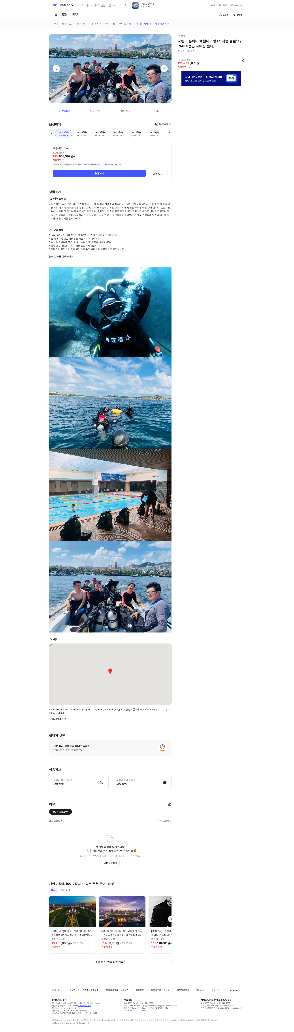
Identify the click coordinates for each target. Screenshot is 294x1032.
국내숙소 (110, 23)
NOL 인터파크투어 (60, 811)
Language (233, 990)
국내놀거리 (125, 23)
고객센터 (215, 990)
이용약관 (71, 990)
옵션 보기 (99, 173)
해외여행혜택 (143, 23)
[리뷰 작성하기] (170, 804)
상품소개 (95, 111)
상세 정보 (158, 173)
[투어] (64, 14)
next (245, 79)
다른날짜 (163, 124)
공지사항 (200, 990)
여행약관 (140, 990)
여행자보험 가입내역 (160, 990)
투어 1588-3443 (131, 1003)
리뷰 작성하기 (110, 863)
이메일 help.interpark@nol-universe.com (159, 1005)
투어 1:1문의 (129, 1010)
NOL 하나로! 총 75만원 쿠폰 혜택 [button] (98, 5)
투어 (53, 890)
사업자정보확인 (84, 1005)
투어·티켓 (96, 23)
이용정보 (125, 111)
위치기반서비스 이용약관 (117, 990)
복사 (170, 709)
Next (171, 919)
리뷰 (156, 111)
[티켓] (75, 14)
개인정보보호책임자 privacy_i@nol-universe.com (221, 1008)
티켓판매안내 (183, 990)
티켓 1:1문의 (141, 1010)
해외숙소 (67, 23)
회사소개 (56, 990)
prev (178, 79)
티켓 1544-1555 (146, 1003)
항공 (55, 23)
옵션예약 (64, 111)
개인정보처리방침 (91, 990)
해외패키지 (81, 23)
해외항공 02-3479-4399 (134, 1008)
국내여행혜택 (162, 23)
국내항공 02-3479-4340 (157, 1008)
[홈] (56, 14)
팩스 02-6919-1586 (132, 1005)
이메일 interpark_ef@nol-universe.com (217, 1005)
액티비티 (65, 890)
